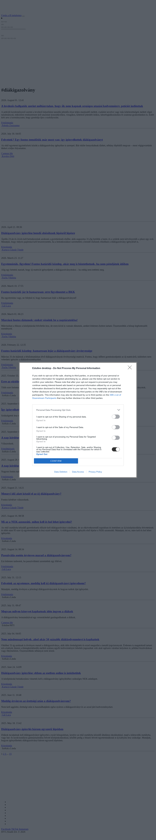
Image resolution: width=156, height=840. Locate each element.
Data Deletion (60, 472)
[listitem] (78, 410)
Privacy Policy (95, 472)
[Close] (131, 368)
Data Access (78, 472)
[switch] (116, 417)
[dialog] (78, 420)
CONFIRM (56, 461)
